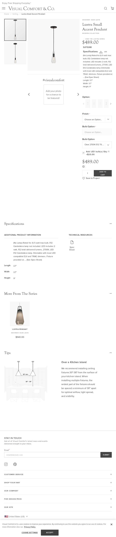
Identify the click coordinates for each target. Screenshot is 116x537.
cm (105, 51)
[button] (15, 53)
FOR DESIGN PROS (13, 499)
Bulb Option (88, 139)
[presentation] (83, 103)
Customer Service (13, 474)
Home (7, 14)
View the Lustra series (95, 39)
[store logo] (31, 8)
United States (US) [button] (16, 516)
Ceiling (15, 14)
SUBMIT (106, 455)
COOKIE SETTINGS (30, 532)
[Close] (111, 524)
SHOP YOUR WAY (12, 482)
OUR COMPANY (11, 491)
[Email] (58, 455)
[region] (58, 528)
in (101, 51)
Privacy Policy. (30, 527)
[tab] (58, 223)
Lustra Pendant (19, 329)
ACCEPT (49, 532)
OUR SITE (8, 507)
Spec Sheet (72, 248)
